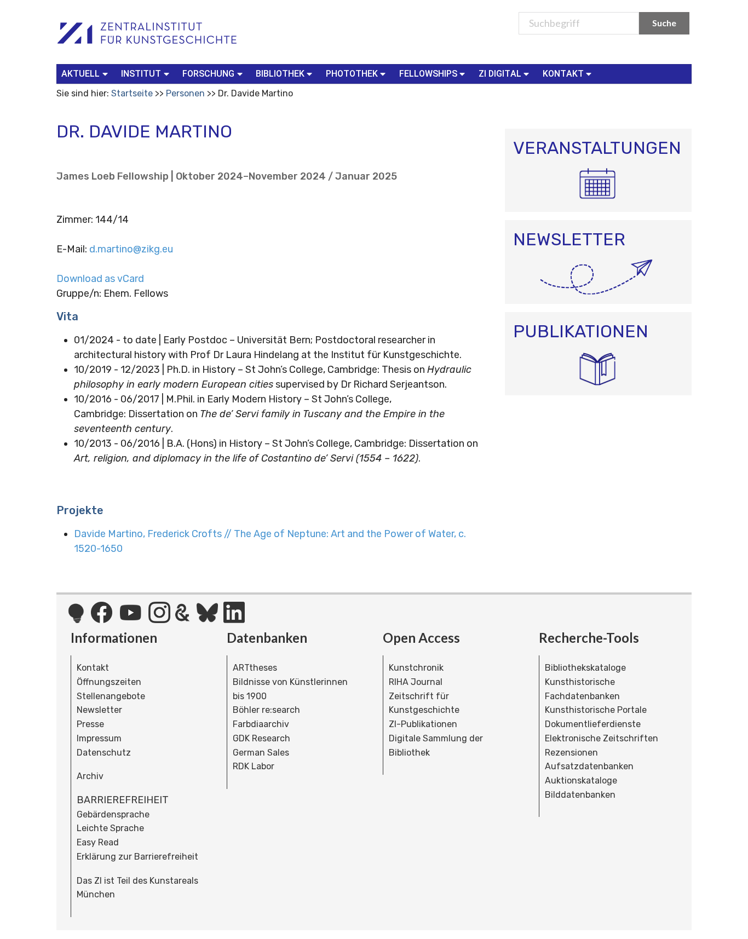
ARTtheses (255, 668)
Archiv (90, 776)
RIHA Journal (415, 682)
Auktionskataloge (581, 780)
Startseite (132, 93)
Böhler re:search (266, 710)
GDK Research (261, 738)
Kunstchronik (416, 668)
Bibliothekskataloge (585, 668)
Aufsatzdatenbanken (589, 766)
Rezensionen (571, 752)
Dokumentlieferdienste (593, 724)
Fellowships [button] (428, 73)
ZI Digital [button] (500, 73)
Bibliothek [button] (280, 73)
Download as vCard (100, 279)
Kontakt (93, 668)
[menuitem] (87, 74)
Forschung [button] (208, 73)
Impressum (99, 738)
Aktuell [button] (80, 73)
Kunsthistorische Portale (596, 710)
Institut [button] (141, 73)
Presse (90, 724)
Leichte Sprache (110, 828)
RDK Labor (253, 766)
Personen (185, 93)
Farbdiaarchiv (261, 724)
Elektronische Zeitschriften (601, 738)
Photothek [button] (352, 73)
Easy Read (98, 842)
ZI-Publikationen (423, 724)
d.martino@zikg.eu (131, 249)
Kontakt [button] (563, 73)
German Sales (261, 752)
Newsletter (99, 710)
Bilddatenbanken (580, 795)
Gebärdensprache (113, 814)
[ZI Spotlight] (76, 619)
